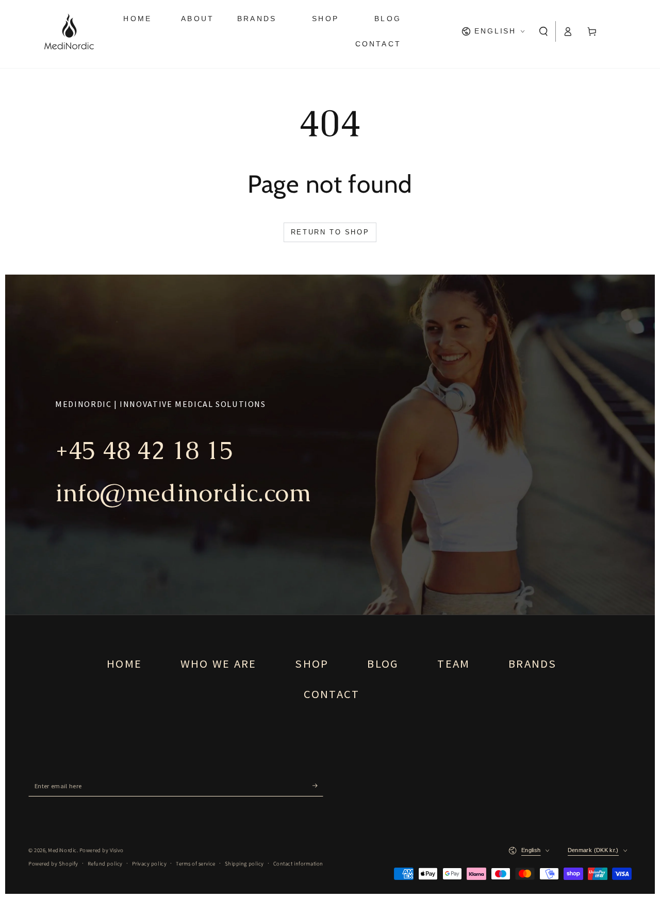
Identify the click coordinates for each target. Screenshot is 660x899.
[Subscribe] (317, 786)
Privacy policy (149, 864)
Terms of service (196, 864)
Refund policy (105, 864)
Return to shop (330, 232)
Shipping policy (244, 864)
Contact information (298, 864)
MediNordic (62, 850)
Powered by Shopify (53, 864)
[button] (544, 31)
